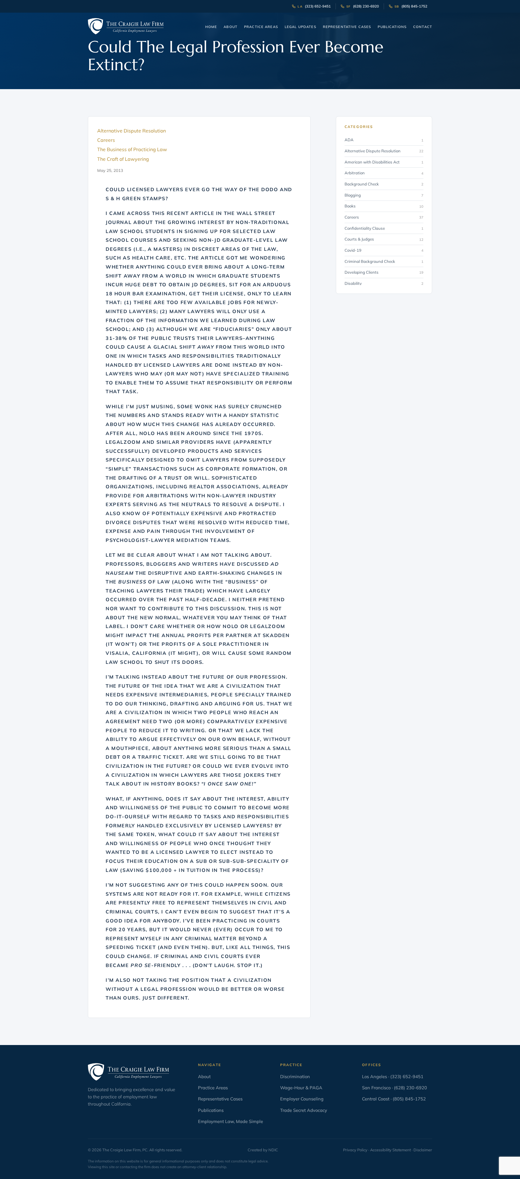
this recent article (183, 213)
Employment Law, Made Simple (230, 1121)
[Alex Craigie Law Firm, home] (126, 26)
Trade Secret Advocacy (303, 1110)
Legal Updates (300, 27)
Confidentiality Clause (384, 228)
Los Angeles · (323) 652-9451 (392, 1076)
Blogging (384, 195)
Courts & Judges (384, 239)
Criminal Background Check (384, 261)
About (230, 27)
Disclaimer (422, 1149)
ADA (384, 139)
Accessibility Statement (390, 1149)
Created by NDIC (263, 1149)
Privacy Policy (355, 1149)
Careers (384, 217)
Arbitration (384, 172)
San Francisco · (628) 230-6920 (394, 1087)
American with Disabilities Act (384, 162)
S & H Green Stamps (136, 198)
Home (211, 27)
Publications (392, 27)
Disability (384, 283)
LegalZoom (123, 442)
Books (384, 206)
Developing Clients (384, 272)
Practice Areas (261, 27)
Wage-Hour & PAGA (301, 1087)
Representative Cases (347, 27)
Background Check (384, 184)
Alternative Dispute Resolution (384, 150)
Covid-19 (384, 250)
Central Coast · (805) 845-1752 (394, 1099)
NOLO (147, 433)
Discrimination (295, 1076)
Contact (422, 27)
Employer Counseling (301, 1099)
